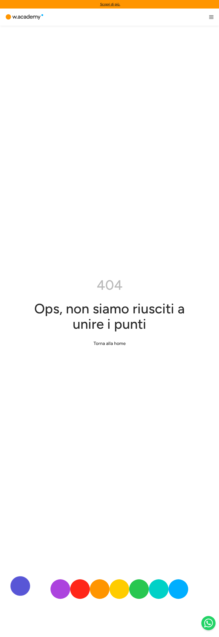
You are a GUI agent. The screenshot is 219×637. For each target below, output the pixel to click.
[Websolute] (24, 17)
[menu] (211, 17)
